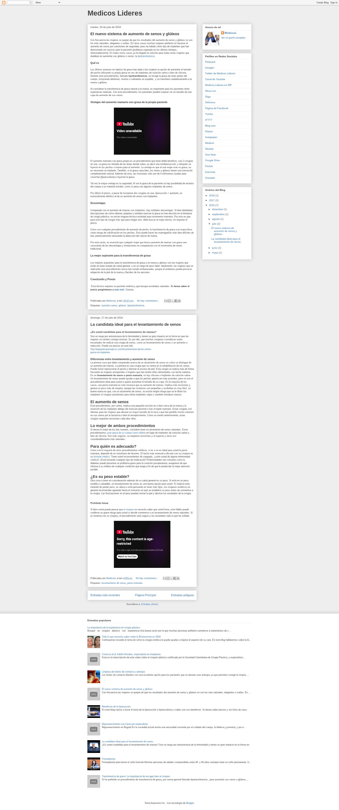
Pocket (209, 166)
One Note (210, 154)
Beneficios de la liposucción (116, 706)
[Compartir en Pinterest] (179, 301)
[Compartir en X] (172, 301)
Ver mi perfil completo (233, 37)
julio (214, 223)
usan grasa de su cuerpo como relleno (126, 432)
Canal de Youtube (215, 79)
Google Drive (212, 160)
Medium (209, 143)
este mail (119, 289)
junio (215, 247)
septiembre (218, 214)
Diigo (208, 96)
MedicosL (231, 32)
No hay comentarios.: (148, 300)
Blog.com (210, 125)
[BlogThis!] (169, 301)
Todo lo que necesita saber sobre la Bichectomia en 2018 (131, 636)
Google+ (210, 67)
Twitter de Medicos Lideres (220, 73)
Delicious (210, 102)
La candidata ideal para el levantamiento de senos (135, 324)
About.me (210, 90)
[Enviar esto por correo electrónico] (166, 301)
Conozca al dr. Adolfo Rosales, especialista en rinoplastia (131, 654)
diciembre (218, 209)
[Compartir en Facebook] (176, 301)
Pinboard (210, 61)
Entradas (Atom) (149, 604)
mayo (215, 252)
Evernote (210, 172)
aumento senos (109, 305)
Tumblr (209, 114)
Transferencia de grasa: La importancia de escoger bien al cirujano (136, 776)
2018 (212, 195)
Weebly (209, 148)
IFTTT (208, 119)
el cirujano (128, 509)
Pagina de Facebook (216, 108)
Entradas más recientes (105, 595)
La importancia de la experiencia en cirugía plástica (113, 627)
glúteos (122, 305)
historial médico (102, 456)
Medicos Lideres (115, 13)
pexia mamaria (134, 583)
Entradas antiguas (182, 595)
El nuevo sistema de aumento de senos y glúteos (134, 34)
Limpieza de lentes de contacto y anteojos (123, 671)
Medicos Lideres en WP (218, 85)
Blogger (190, 803)
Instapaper (211, 137)
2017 (212, 200)
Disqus (209, 131)
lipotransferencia (146, 56)
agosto (216, 219)
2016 (212, 205)
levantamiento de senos (114, 583)
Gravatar (210, 177)
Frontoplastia (108, 759)
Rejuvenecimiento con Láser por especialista (125, 724)
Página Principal (145, 595)
